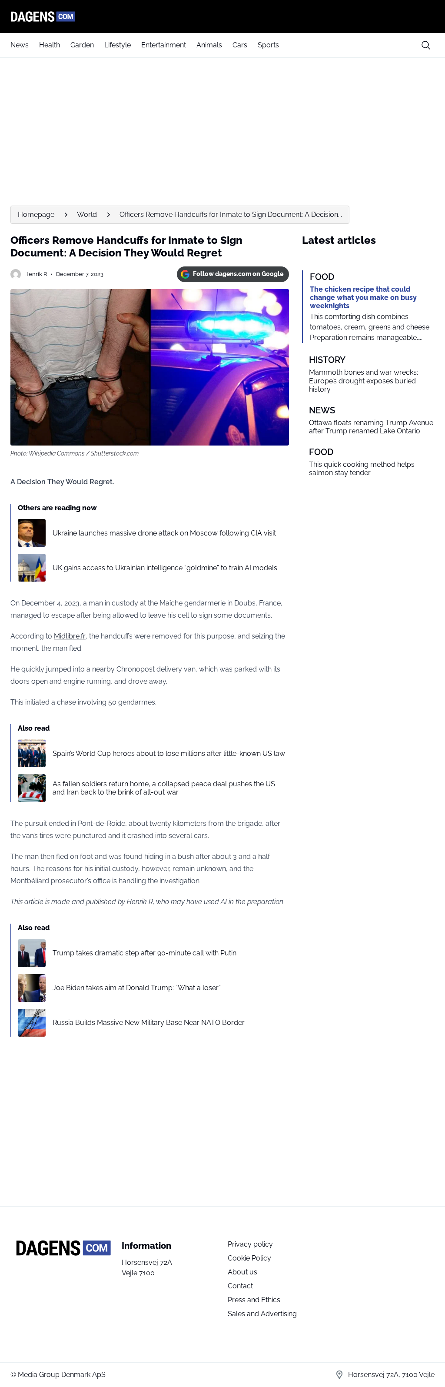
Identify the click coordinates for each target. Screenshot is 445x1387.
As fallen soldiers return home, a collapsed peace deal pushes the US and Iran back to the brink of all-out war (164, 788)
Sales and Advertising (262, 1314)
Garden (82, 45)
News (19, 45)
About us (242, 1272)
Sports (268, 45)
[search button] (426, 45)
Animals (209, 45)
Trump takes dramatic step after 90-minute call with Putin (144, 953)
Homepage (36, 214)
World (87, 214)
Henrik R (35, 274)
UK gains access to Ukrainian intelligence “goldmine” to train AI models (165, 568)
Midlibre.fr (70, 636)
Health (49, 45)
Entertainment (163, 45)
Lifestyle (117, 45)
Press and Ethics (254, 1300)
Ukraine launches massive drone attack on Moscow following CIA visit (164, 533)
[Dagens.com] (222, 16)
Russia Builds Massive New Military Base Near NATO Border (149, 1022)
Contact (240, 1286)
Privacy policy (250, 1244)
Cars (239, 45)
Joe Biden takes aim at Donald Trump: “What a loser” (137, 988)
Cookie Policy (249, 1258)
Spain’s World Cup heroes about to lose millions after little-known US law (169, 753)
